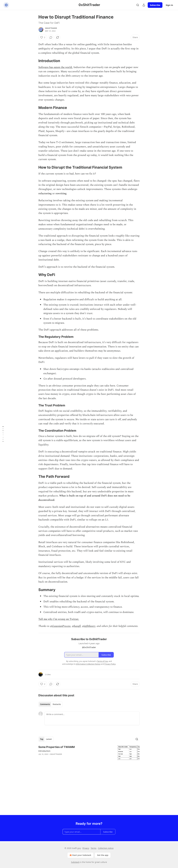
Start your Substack (81, 855)
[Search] (137, 5)
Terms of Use (102, 661)
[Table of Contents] (3, 434)
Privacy (85, 848)
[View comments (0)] (51, 37)
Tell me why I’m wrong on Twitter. (58, 619)
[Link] (34, 61)
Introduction (44, 750)
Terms (93, 848)
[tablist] (50, 704)
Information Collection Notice (88, 664)
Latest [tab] (49, 739)
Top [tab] (41, 739)
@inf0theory (88, 626)
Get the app (102, 855)
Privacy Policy (110, 664)
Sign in (169, 5)
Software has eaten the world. (55, 67)
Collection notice (105, 848)
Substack (75, 862)
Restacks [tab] (57, 704)
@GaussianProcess (60, 626)
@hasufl (76, 626)
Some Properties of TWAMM (56, 747)
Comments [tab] (45, 704)
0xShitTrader (51, 28)
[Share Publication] (144, 5)
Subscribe (155, 5)
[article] (89, 752)
